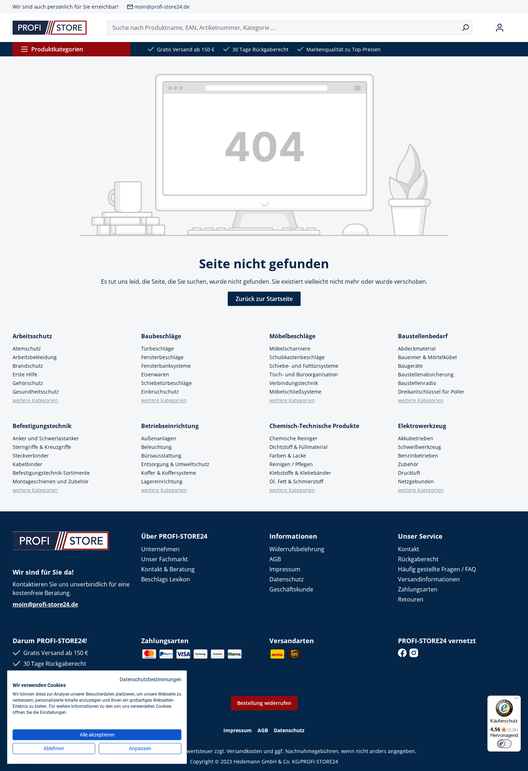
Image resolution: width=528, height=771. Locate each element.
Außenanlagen (158, 438)
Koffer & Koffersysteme (168, 472)
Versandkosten (244, 751)
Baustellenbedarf (423, 336)
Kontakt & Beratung (168, 569)
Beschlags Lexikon (165, 579)
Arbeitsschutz (32, 336)
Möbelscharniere (289, 348)
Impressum (284, 569)
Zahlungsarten (417, 589)
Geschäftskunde (291, 589)
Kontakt (408, 549)
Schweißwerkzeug (419, 446)
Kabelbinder (27, 464)
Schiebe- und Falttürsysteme (303, 365)
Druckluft (409, 472)
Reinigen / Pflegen (291, 464)
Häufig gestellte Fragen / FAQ (437, 569)
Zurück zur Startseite (264, 299)
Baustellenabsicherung (426, 374)
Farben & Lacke (287, 455)
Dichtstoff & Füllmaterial (298, 446)
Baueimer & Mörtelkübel (427, 357)
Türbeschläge (157, 348)
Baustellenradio (417, 383)
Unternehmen (160, 549)
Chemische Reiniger (293, 438)
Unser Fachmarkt (164, 559)
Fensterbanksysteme (166, 365)
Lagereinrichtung (161, 481)
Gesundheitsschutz (36, 391)
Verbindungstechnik (293, 383)
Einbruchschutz (160, 391)
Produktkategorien (57, 49)
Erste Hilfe (25, 374)
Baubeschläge (161, 336)
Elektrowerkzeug (422, 426)
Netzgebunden (416, 481)
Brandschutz (28, 365)
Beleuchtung (156, 446)
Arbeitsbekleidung (35, 357)
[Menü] (516, 700)
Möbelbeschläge (292, 336)
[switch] (504, 743)
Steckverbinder (31, 455)
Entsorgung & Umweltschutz (175, 464)
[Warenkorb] (512, 27)
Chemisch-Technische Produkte (314, 426)
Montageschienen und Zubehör (51, 481)
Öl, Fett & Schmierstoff (296, 481)
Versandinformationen (429, 579)
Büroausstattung (161, 455)
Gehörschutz (28, 383)
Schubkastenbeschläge (297, 357)
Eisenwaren (155, 374)
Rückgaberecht (418, 559)
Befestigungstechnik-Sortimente (51, 472)
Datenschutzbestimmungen (150, 679)
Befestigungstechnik (42, 426)
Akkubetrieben (415, 438)
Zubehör (408, 464)
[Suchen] (465, 27)
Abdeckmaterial (417, 348)
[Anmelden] (499, 27)
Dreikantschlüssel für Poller (431, 391)
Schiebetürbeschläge (166, 383)
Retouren (410, 599)
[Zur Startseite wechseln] (50, 27)
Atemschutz (27, 348)
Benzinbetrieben (418, 455)
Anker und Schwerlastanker (46, 438)
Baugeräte (410, 365)
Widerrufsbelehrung (296, 549)
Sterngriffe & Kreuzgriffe (42, 446)
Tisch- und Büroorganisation (303, 374)
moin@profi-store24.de (162, 6)
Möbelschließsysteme (295, 391)
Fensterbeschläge (162, 357)
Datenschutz (286, 579)
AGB (275, 559)
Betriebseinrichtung (170, 426)
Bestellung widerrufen (264, 703)
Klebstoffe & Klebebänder (300, 472)
